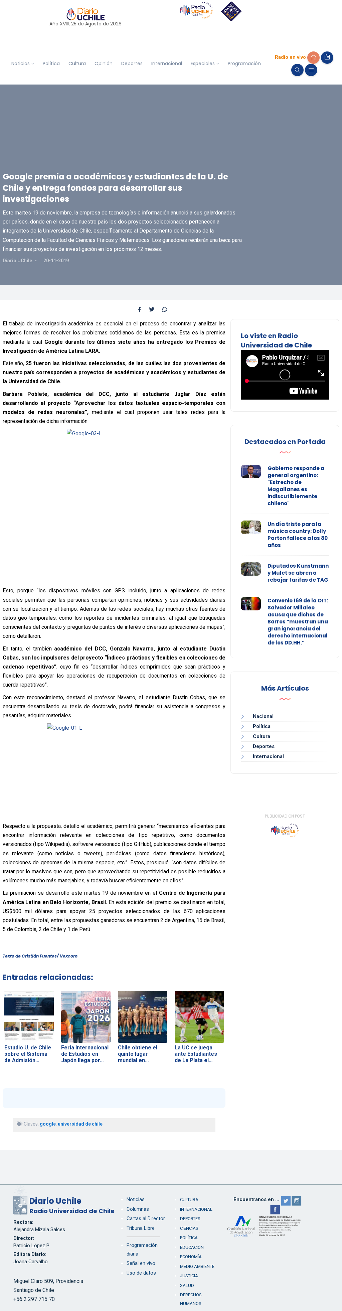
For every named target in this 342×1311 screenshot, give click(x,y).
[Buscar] (297, 70)
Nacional (263, 716)
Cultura (77, 63)
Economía (191, 1256)
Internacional (166, 63)
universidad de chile (80, 1124)
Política (51, 63)
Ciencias (189, 1228)
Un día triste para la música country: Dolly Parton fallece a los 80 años (298, 535)
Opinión (104, 63)
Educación (192, 1247)
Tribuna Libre (141, 1228)
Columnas (138, 1209)
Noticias (20, 63)
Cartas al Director (146, 1218)
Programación (244, 63)
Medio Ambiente (197, 1266)
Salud (187, 1285)
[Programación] (327, 57)
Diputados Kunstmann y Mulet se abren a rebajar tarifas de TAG (298, 572)
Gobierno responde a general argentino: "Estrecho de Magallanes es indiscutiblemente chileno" (296, 486)
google (48, 1124)
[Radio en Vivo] (313, 57)
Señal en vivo (141, 1263)
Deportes (132, 63)
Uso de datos (141, 1273)
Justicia (189, 1275)
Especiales (203, 63)
